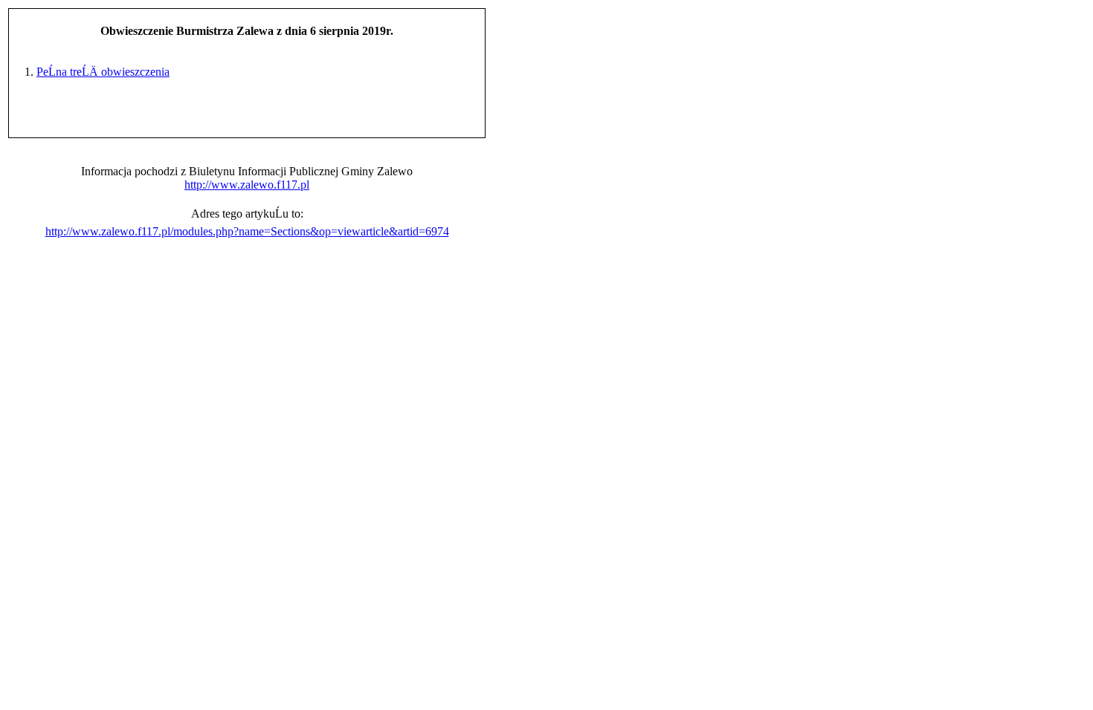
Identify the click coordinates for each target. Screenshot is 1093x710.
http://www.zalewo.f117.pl (246, 184)
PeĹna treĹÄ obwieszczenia (103, 71)
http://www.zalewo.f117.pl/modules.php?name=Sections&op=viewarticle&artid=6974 (247, 231)
